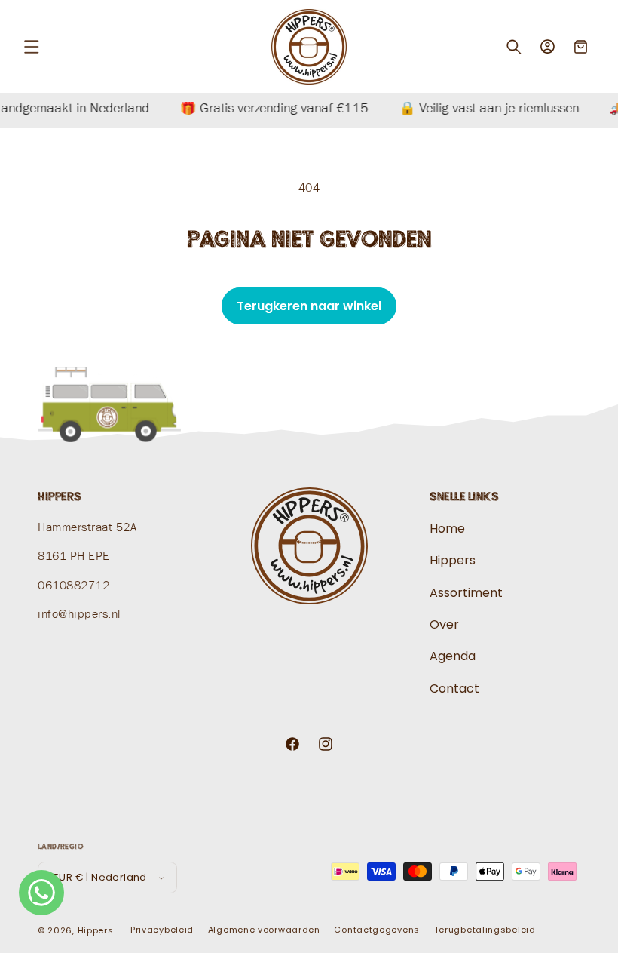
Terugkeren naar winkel (309, 306)
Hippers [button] (59, 496)
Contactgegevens (377, 930)
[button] (31, 46)
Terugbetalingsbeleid (485, 930)
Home (447, 529)
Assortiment (466, 592)
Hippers (453, 560)
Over (444, 624)
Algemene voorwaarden (264, 930)
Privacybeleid (162, 930)
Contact (454, 688)
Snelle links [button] (464, 496)
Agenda (453, 656)
